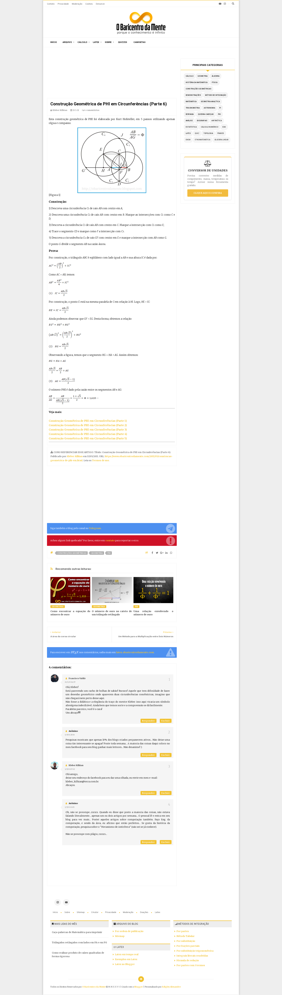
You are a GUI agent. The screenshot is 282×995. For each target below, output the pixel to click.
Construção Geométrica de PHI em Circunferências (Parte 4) (88, 434)
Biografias (202, 121)
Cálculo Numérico (209, 127)
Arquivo (67, 42)
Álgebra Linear (221, 140)
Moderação (77, 4)
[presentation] (74, 652)
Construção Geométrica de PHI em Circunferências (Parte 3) (88, 429)
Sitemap (81, 912)
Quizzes (122, 42)
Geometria (97, 553)
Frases (220, 133)
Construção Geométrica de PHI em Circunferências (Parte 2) (88, 425)
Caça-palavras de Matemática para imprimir (77, 932)
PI (220, 108)
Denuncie (100, 4)
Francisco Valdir (77, 678)
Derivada (190, 114)
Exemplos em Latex (126, 959)
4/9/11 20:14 (70, 735)
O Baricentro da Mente (94, 987)
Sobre (108, 42)
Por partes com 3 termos (190, 965)
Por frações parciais (188, 946)
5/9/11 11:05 (69, 807)
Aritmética (217, 121)
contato (110, 540)
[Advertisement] (112, 73)
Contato (51, 4)
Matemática (191, 101)
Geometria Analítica (210, 101)
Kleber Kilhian (75, 456)
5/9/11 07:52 (70, 769)
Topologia (208, 133)
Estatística (191, 127)
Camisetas (139, 42)
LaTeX (188, 133)
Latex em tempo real (126, 954)
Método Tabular (185, 936)
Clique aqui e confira (208, 193)
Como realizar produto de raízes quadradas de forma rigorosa (78, 954)
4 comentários (91, 110)
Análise (189, 121)
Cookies (89, 4)
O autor (95, 912)
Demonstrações (193, 95)
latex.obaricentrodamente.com (135, 652)
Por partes (182, 931)
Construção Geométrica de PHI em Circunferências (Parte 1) (88, 420)
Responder (148, 721)
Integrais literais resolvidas (192, 955)
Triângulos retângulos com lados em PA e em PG (79, 942)
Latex (96, 42)
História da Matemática (197, 82)
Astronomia (209, 108)
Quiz (197, 133)
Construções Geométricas (71, 553)
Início (53, 42)
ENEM (188, 140)
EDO (224, 127)
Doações (144, 912)
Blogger (138, 987)
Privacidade (63, 4)
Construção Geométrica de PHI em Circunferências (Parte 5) (88, 438)
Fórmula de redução (187, 960)
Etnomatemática (202, 140)
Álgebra (215, 76)
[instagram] (225, 3)
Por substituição (185, 941)
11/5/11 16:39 (70, 682)
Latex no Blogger (125, 964)
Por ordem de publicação (129, 931)
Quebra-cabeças (206, 114)
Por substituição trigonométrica (194, 950)
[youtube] (220, 3)
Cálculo (82, 42)
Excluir (165, 721)
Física (215, 82)
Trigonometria (193, 108)
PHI (109, 553)
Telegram (95, 528)
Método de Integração (215, 95)
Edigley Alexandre (171, 987)
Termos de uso (100, 460)
